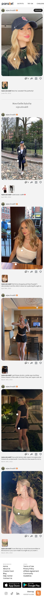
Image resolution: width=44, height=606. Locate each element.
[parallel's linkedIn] (18, 593)
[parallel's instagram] (6, 593)
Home (5, 566)
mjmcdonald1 (6, 91)
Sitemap (30, 591)
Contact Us (7, 578)
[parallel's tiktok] (12, 593)
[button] (27, 78)
